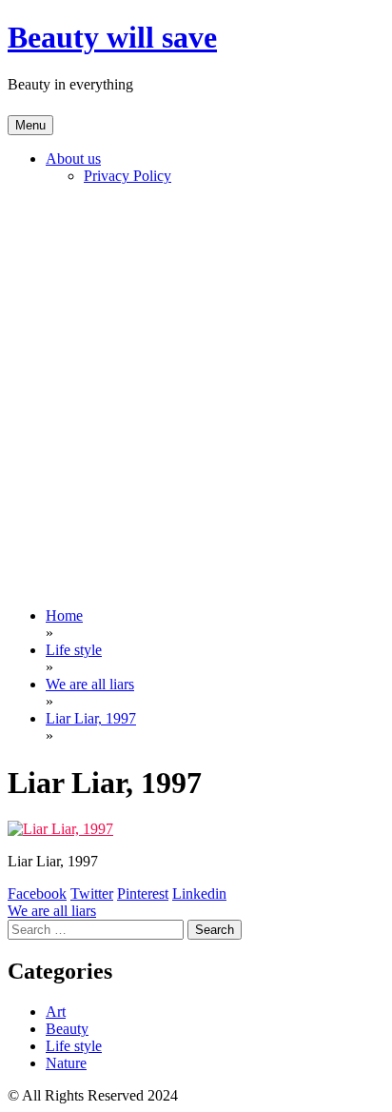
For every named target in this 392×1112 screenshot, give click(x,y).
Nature (66, 1063)
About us (73, 158)
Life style (74, 1046)
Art (56, 1011)
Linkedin (199, 893)
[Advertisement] (196, 396)
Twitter (91, 893)
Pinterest (142, 893)
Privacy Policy (127, 176)
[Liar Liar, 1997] (60, 829)
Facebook (37, 893)
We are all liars (52, 911)
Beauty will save (112, 37)
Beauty (67, 1029)
